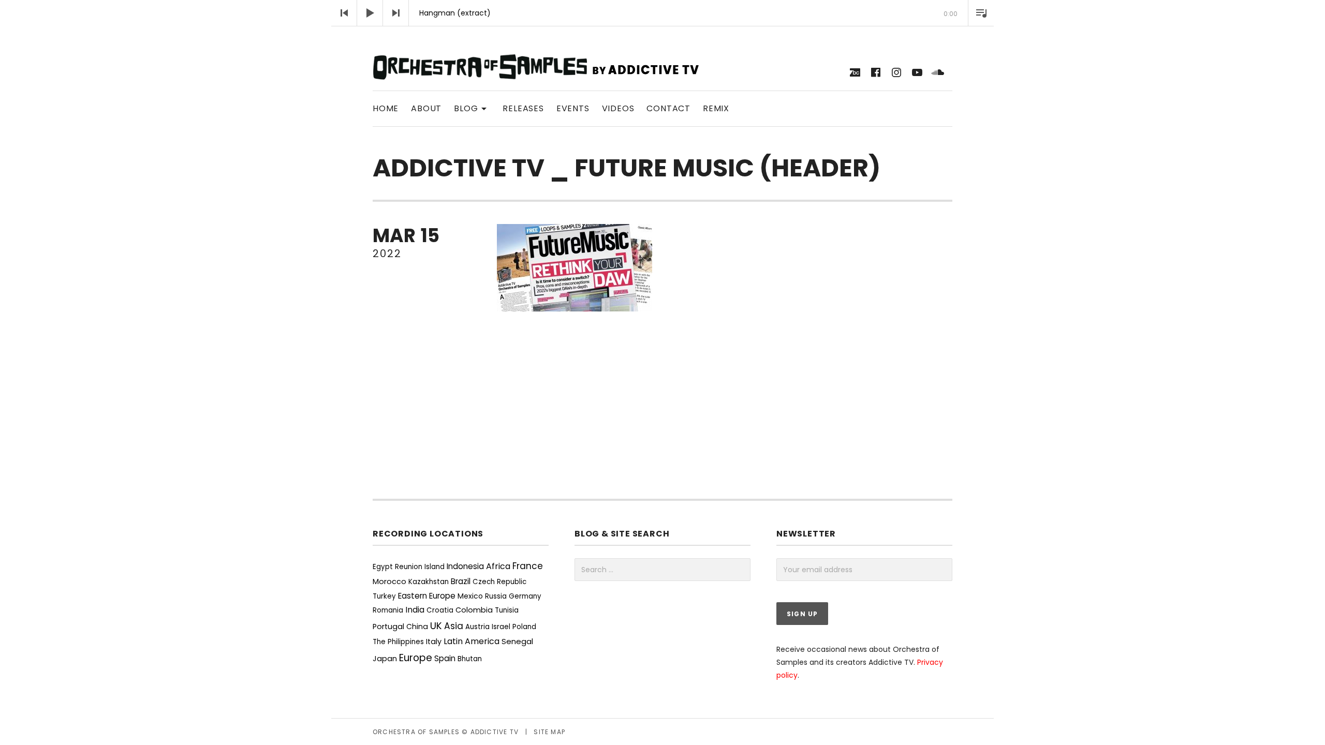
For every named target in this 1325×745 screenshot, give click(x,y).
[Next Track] (396, 13)
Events (573, 108)
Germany (525, 596)
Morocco (389, 581)
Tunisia (507, 610)
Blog (472, 107)
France (527, 566)
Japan (385, 658)
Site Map (549, 731)
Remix (716, 108)
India (414, 609)
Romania (388, 610)
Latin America (471, 641)
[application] (662, 13)
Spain (444, 658)
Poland (524, 627)
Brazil (460, 581)
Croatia (439, 610)
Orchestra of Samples (416, 731)
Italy (433, 641)
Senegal (517, 641)
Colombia (474, 610)
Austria (477, 627)
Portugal (388, 626)
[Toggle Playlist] (981, 13)
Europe (415, 658)
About (426, 108)
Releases (523, 108)
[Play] (370, 13)
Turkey (384, 596)
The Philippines (398, 642)
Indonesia (465, 566)
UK (436, 625)
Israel (501, 627)
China (417, 626)
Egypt (383, 567)
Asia (453, 626)
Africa (498, 566)
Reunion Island (420, 567)
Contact (668, 108)
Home (386, 108)
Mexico (470, 596)
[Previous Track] (344, 13)
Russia (496, 596)
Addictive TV (494, 731)
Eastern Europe (426, 595)
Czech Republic (499, 582)
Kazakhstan (428, 582)
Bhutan (470, 659)
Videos (618, 108)
